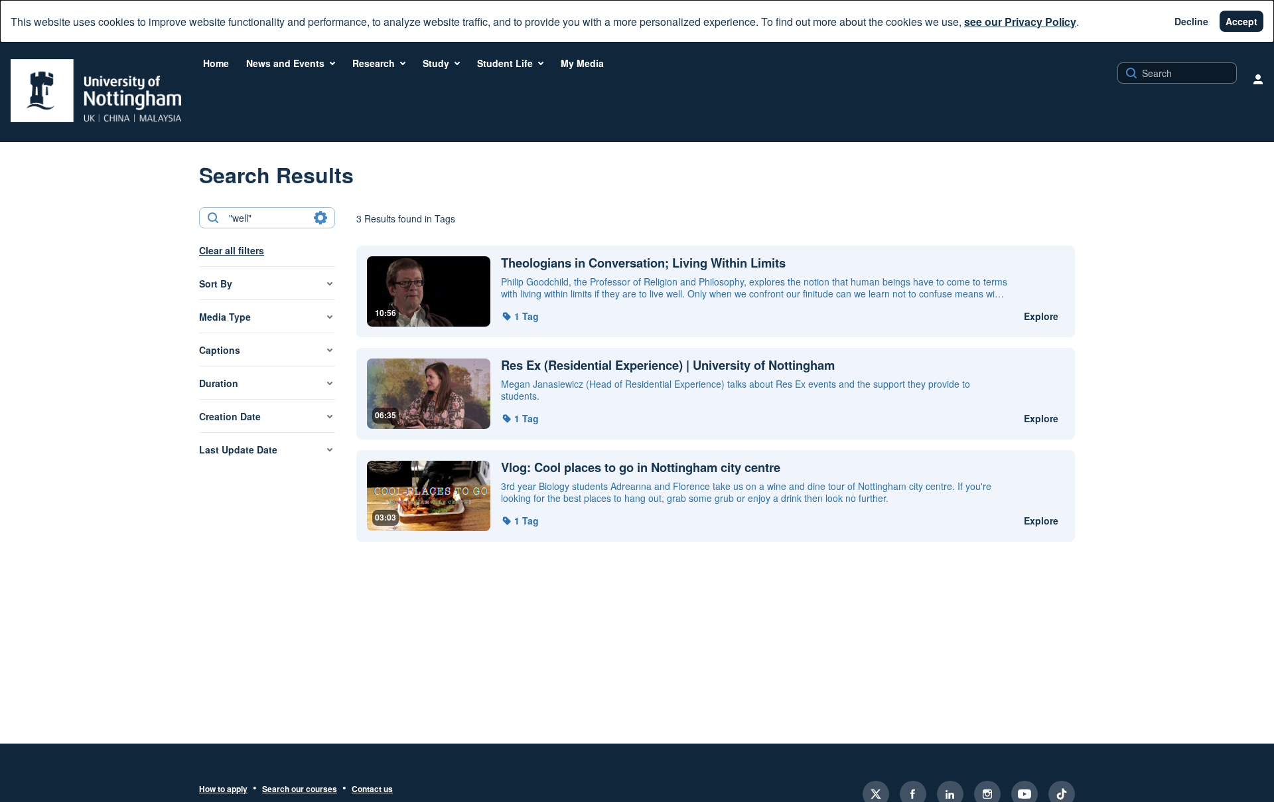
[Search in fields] (320, 217)
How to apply (223, 789)
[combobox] (266, 217)
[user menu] (1258, 79)
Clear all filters (231, 250)
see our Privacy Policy (1020, 21)
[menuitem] (216, 63)
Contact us (372, 789)
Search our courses (299, 789)
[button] (520, 316)
